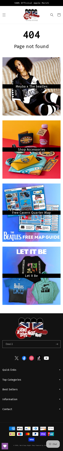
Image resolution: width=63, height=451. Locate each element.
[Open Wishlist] (5, 446)
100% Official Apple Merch (31, 3)
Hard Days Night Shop (27, 445)
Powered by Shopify (42, 445)
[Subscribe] (56, 344)
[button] (4, 14)
